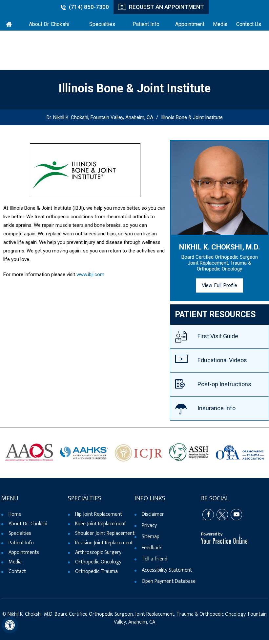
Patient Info (21, 542)
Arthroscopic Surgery (98, 552)
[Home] (8, 23)
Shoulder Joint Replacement (104, 533)
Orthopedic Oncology (98, 561)
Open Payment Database (169, 581)
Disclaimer (153, 514)
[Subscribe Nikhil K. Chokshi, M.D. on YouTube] (236, 514)
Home (15, 514)
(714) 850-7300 (89, 7)
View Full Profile (219, 285)
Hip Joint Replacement (98, 514)
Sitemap (150, 536)
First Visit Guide (217, 336)
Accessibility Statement (167, 570)
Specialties (20, 533)
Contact (17, 571)
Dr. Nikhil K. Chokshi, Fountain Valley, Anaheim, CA (100, 117)
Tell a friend (154, 559)
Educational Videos (222, 360)
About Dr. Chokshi (28, 523)
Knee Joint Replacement (100, 523)
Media (15, 561)
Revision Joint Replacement (104, 542)
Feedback (152, 547)
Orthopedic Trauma (96, 571)
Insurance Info (216, 408)
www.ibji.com (90, 274)
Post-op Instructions (224, 384)
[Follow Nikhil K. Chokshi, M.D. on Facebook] (208, 514)
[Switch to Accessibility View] (10, 625)
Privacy (149, 525)
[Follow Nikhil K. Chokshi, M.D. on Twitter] (222, 514)
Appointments (24, 552)
